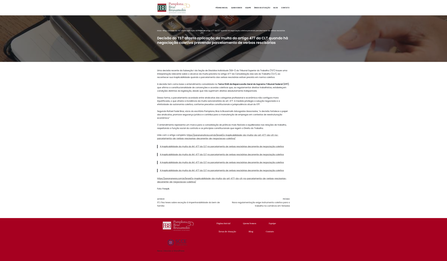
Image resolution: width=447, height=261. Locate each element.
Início (159, 30)
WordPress (179, 250)
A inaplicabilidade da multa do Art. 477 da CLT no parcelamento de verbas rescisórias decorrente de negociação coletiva (222, 146)
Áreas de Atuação (262, 8)
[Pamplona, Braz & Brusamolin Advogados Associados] (173, 7)
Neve (159, 250)
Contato (285, 8)
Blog (275, 8)
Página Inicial (222, 8)
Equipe (248, 8)
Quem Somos (236, 8)
